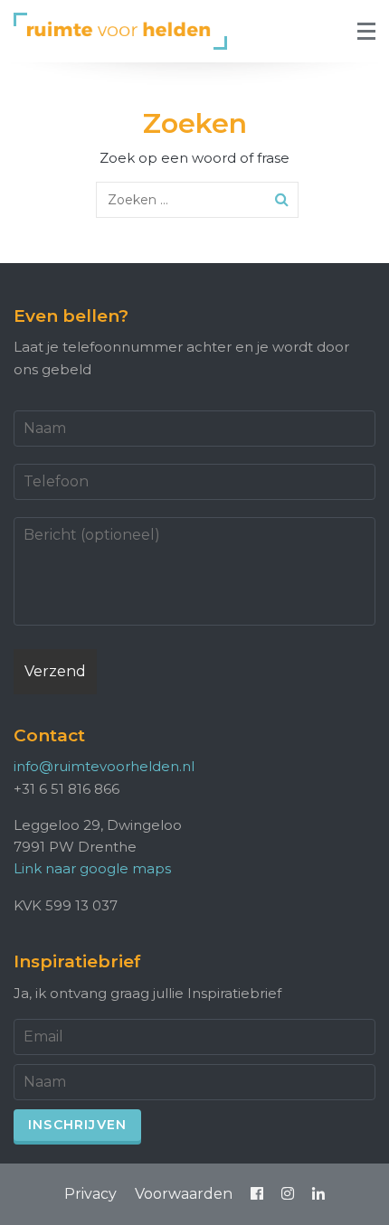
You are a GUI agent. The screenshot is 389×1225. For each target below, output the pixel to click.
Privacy (90, 1193)
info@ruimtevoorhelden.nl (104, 766)
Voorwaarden (183, 1193)
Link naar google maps (92, 868)
